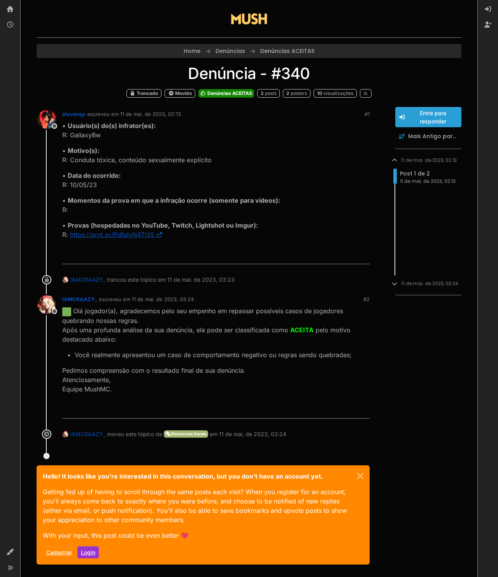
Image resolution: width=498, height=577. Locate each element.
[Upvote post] (335, 255)
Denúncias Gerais (188, 434)
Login (88, 552)
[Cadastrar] (488, 25)
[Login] (488, 9)
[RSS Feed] (366, 93)
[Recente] (10, 25)
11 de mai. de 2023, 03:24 (163, 299)
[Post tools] (363, 255)
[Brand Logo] (249, 18)
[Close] (360, 476)
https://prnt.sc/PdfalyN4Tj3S (112, 235)
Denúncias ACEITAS (229, 93)
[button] (10, 552)
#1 (367, 114)
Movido (183, 93)
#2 (366, 299)
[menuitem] (488, 9)
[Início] (10, 9)
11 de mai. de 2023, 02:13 (150, 114)
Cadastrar (59, 552)
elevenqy (74, 114)
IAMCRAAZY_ (87, 279)
